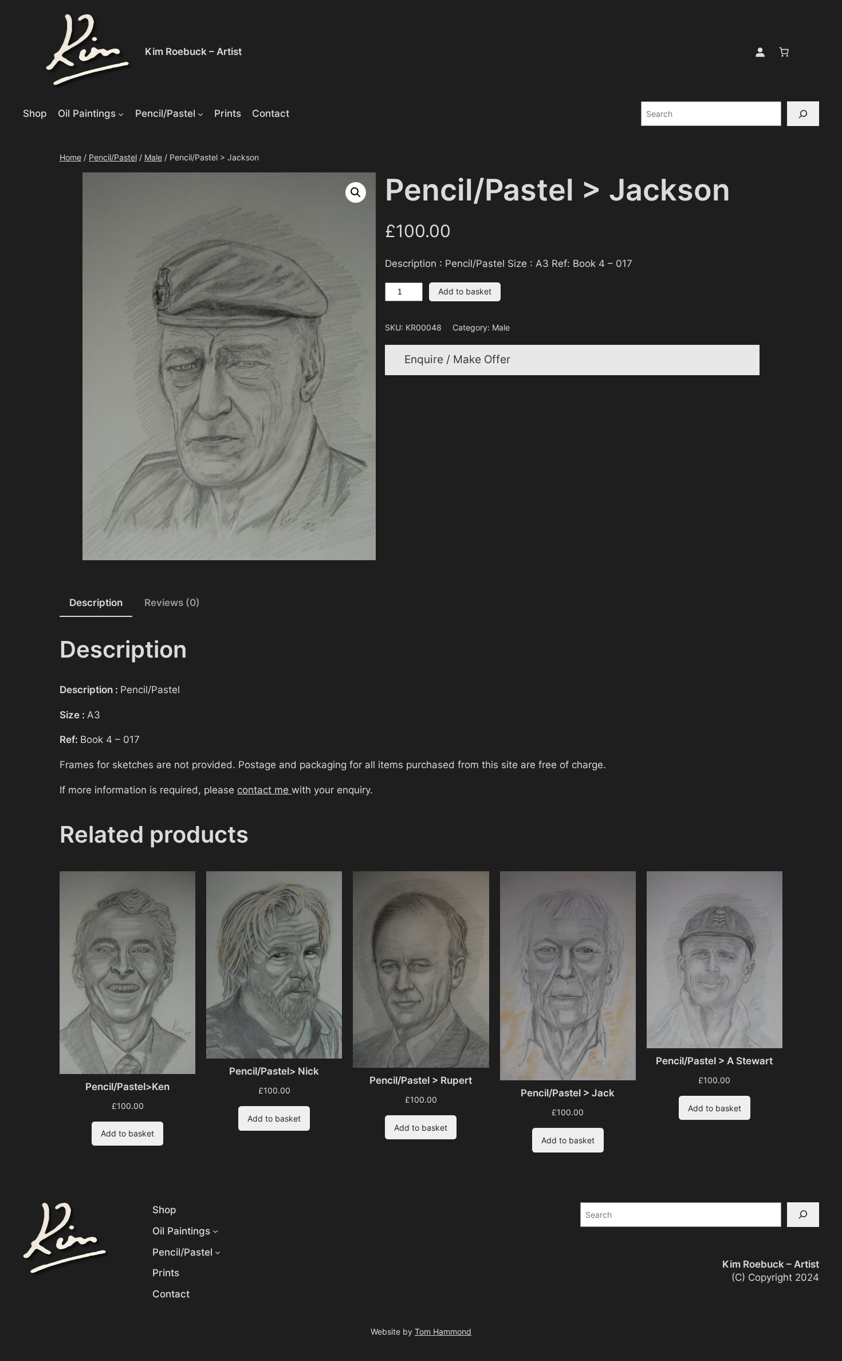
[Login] (760, 52)
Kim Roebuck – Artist (193, 51)
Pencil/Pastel (113, 157)
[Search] (803, 113)
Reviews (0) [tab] (172, 602)
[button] (355, 192)
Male (153, 157)
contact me (264, 790)
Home (70, 157)
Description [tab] (96, 602)
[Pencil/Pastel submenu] (200, 113)
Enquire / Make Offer (457, 359)
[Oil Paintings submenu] (121, 113)
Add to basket (464, 291)
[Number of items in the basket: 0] (784, 52)
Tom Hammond (443, 1331)
